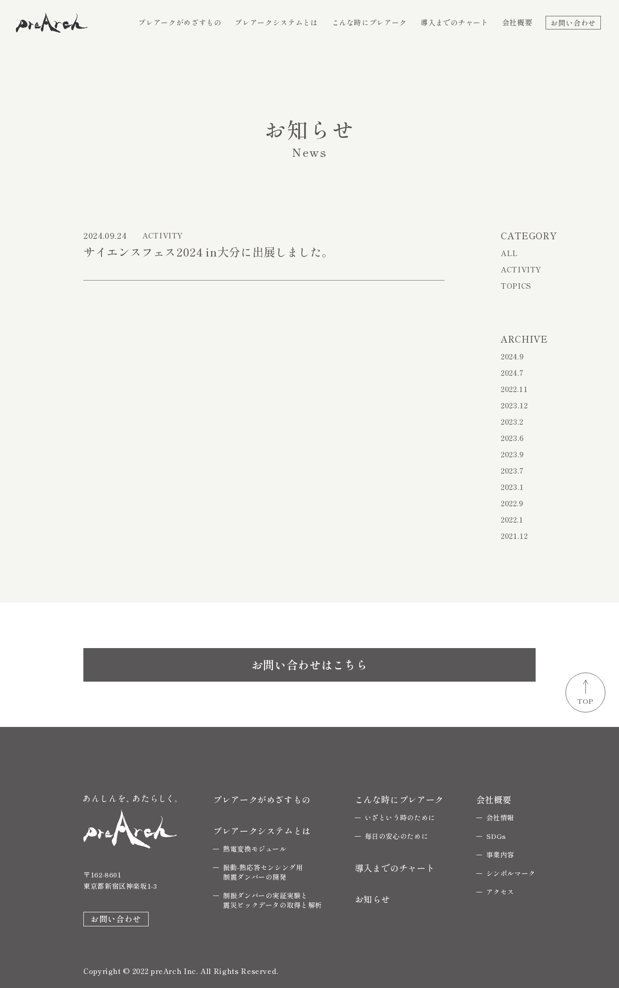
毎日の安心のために (397, 836)
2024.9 (512, 356)
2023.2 (512, 421)
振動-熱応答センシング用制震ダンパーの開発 (263, 871)
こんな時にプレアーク (369, 22)
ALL (509, 252)
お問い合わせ (573, 22)
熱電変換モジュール (255, 848)
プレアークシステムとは (276, 22)
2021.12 (514, 535)
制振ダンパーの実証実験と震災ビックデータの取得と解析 (272, 900)
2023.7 (512, 470)
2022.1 (512, 519)
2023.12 (514, 405)
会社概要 (517, 22)
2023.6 (512, 437)
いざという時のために (400, 817)
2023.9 (512, 454)
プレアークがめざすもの (179, 22)
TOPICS (516, 285)
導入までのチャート (454, 22)
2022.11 (514, 388)
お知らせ (373, 899)
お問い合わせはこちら (309, 664)
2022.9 (512, 503)
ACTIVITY (521, 269)
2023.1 (512, 486)
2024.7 (512, 372)
